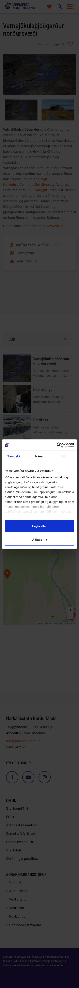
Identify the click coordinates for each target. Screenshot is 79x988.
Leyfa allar (39, 526)
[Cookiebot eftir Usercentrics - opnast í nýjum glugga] (56, 445)
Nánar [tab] (39, 456)
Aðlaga (37, 539)
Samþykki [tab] (14, 456)
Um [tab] (64, 456)
